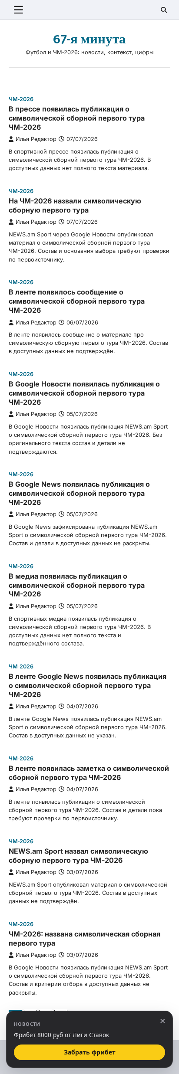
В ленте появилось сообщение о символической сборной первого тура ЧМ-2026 (77, 301)
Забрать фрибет (90, 1052)
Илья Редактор (36, 139)
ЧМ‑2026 (21, 99)
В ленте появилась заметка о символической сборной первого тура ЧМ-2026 (89, 773)
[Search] (163, 9)
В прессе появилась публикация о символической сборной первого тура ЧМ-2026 (77, 118)
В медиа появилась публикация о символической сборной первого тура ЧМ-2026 (77, 585)
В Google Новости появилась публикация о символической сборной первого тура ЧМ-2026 (84, 393)
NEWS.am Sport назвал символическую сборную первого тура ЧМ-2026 (78, 855)
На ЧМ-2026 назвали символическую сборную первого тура (75, 205)
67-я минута (89, 39)
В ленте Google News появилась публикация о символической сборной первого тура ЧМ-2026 (87, 685)
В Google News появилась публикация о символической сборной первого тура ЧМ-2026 (79, 493)
